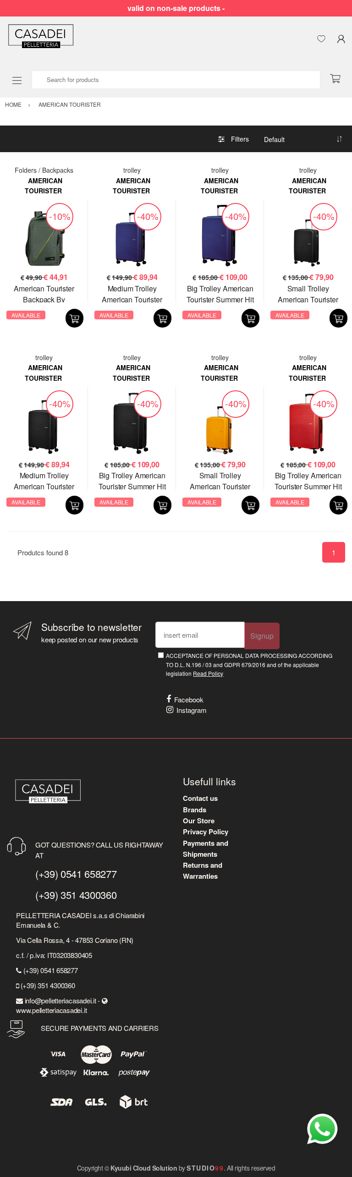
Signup (262, 635)
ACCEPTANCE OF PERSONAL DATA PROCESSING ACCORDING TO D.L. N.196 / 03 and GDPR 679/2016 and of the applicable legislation (249, 664)
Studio (205, 1167)
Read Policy (208, 673)
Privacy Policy (205, 832)
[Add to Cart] (74, 318)
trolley (132, 170)
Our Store (198, 821)
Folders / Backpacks (44, 170)
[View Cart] (338, 79)
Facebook (189, 699)
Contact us (200, 798)
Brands (194, 810)
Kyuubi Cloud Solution (143, 1167)
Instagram (191, 710)
